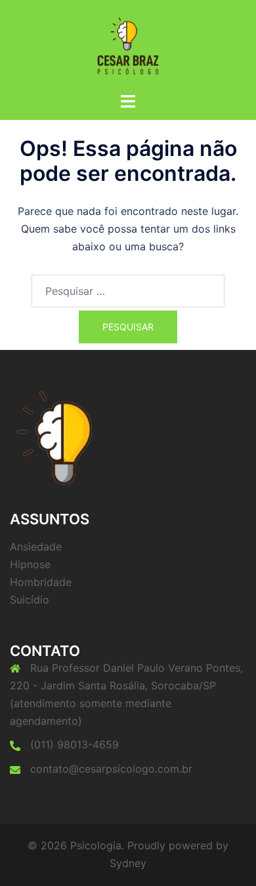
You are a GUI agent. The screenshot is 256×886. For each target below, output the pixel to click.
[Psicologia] (128, 44)
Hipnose (30, 564)
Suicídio (29, 599)
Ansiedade (36, 546)
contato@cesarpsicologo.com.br (111, 768)
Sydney (128, 863)
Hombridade (41, 581)
